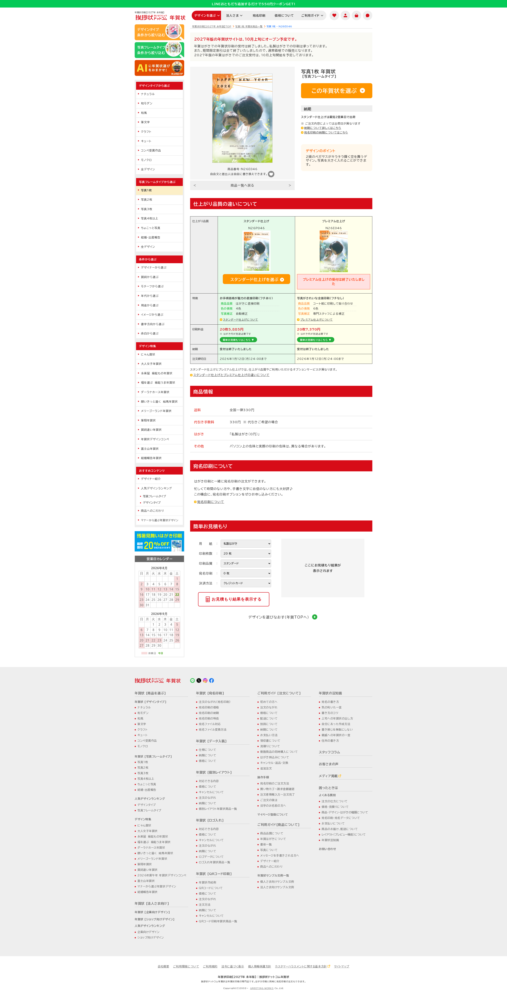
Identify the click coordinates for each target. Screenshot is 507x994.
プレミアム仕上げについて (316, 319)
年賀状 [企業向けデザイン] (152, 912)
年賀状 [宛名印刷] (210, 693)
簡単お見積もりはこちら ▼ (238, 340)
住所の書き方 (330, 740)
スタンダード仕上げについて (240, 319)
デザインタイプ (152, 502)
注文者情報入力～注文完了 (277, 794)
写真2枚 (146, 199)
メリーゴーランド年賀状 (156, 411)
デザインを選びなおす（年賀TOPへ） (278, 617)
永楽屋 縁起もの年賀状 (156, 373)
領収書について (270, 740)
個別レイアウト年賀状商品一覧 (218, 808)
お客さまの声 (328, 764)
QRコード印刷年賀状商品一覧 (218, 921)
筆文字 (145, 122)
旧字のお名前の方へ (273, 805)
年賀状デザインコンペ (155, 439)
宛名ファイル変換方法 (213, 729)
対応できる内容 (209, 781)
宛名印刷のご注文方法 (274, 783)
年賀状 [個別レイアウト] (214, 772)
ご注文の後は (268, 800)
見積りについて (270, 746)
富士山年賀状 (150, 448)
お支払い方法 (268, 735)
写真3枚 (146, 209)
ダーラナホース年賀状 (155, 392)
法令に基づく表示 (232, 966)
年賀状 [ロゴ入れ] (210, 820)
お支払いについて (333, 823)
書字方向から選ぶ (153, 324)
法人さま (232, 15)
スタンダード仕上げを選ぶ (254, 279)
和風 (144, 113)
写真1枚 (146, 190)
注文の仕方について (335, 801)
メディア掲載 (328, 776)
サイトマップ (341, 966)
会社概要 (163, 966)
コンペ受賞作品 (151, 150)
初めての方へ (268, 701)
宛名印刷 (259, 15)
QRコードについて (211, 888)
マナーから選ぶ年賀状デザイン (159, 520)
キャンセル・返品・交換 (274, 762)
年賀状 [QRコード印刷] (214, 873)
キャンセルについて (211, 792)
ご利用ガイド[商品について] (278, 824)
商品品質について (271, 833)
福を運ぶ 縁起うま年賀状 (158, 382)
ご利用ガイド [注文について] (279, 693)
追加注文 (266, 768)
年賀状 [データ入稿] (211, 741)
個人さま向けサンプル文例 (277, 881)
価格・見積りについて (335, 806)
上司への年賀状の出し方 (337, 718)
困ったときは (328, 787)
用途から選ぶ (150, 305)
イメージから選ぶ (152, 314)
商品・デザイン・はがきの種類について (345, 812)
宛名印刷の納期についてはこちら (326, 132)
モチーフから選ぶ (152, 286)
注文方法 (204, 904)
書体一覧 (266, 844)
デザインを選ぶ (205, 15)
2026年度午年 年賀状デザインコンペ (161, 875)
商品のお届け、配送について (340, 829)
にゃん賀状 (148, 354)
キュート (146, 141)
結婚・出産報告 (150, 237)
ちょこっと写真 (150, 228)
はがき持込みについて (274, 757)
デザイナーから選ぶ (154, 267)
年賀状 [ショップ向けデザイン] (155, 919)
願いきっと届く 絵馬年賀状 (159, 401)
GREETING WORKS (262, 988)
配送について (268, 718)
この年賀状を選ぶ (334, 90)
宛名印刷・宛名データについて (341, 818)
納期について (207, 755)
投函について (268, 724)
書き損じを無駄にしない (337, 729)
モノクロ (146, 160)
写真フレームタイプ (154, 496)
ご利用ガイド (310, 15)
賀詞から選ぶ (150, 277)
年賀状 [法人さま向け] (152, 903)
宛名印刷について (210, 501)
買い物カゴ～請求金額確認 (277, 789)
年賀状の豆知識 (330, 693)
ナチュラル (148, 94)
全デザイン (148, 169)
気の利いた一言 (332, 707)
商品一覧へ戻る (242, 185)
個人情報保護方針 (259, 966)
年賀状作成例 (207, 882)
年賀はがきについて (273, 839)
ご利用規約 (210, 966)
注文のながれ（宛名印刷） (215, 701)
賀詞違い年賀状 (151, 429)
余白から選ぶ (150, 333)
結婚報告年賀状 (151, 458)
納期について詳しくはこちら (322, 128)
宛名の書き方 (330, 701)
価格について (284, 15)
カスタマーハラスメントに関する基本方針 (301, 966)
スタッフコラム (329, 752)
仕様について (207, 749)
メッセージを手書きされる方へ (279, 855)
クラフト (146, 131)
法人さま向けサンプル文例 (277, 887)
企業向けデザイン (148, 932)
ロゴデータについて (211, 856)
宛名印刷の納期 (209, 713)
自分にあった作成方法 (336, 724)
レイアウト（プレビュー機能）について (344, 834)
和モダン (146, 103)
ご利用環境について (186, 966)
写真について (268, 850)
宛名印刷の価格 (209, 707)
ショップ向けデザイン (150, 937)
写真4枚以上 (149, 218)
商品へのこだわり (152, 510)
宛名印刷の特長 (209, 718)
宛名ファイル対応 (210, 724)
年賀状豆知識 (330, 840)
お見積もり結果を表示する (237, 599)
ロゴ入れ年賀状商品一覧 (214, 862)
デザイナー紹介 (151, 478)
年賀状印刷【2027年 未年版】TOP (211, 26)
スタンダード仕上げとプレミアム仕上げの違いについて (231, 375)
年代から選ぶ (150, 295)
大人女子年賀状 (151, 363)
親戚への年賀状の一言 (336, 735)
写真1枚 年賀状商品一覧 (249, 26)
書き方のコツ (330, 713)
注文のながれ (207, 797)
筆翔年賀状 (148, 420)
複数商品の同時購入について (279, 751)
